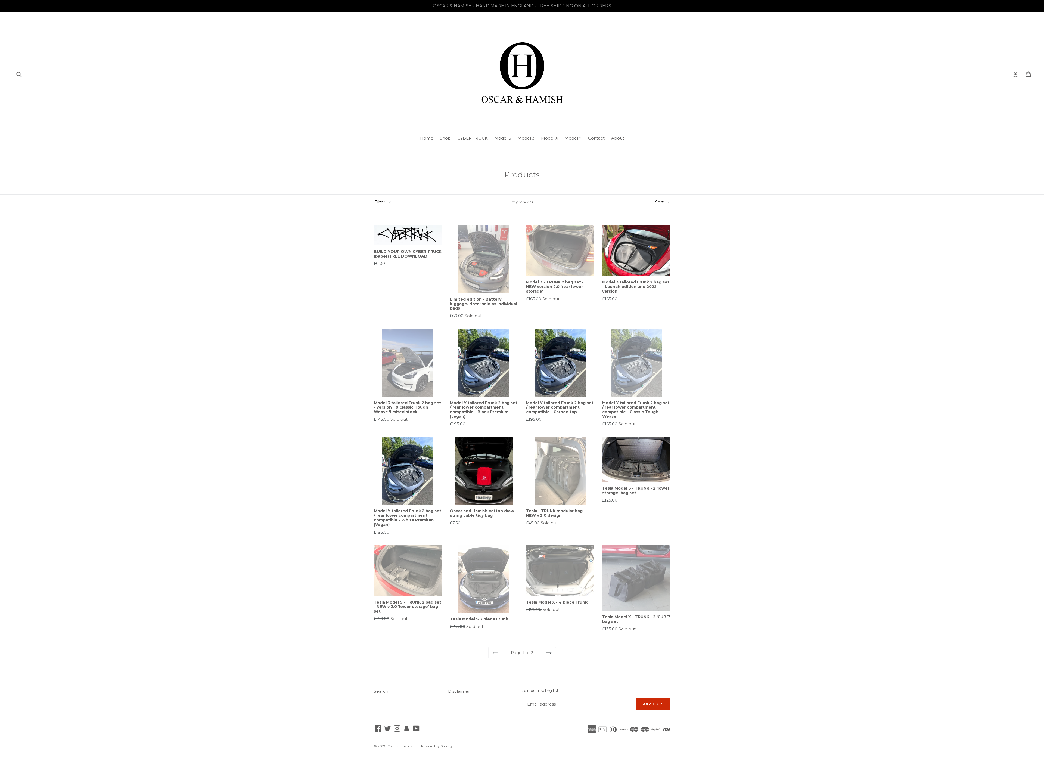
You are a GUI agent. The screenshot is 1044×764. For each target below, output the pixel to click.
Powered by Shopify (437, 746)
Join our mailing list (540, 690)
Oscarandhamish (401, 746)
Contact (596, 138)
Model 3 (526, 138)
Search (381, 691)
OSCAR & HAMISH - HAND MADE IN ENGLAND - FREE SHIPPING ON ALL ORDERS (522, 5)
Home (426, 138)
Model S (502, 138)
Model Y (573, 138)
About (617, 138)
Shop (445, 138)
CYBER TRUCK (472, 138)
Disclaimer (459, 691)
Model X (549, 138)
